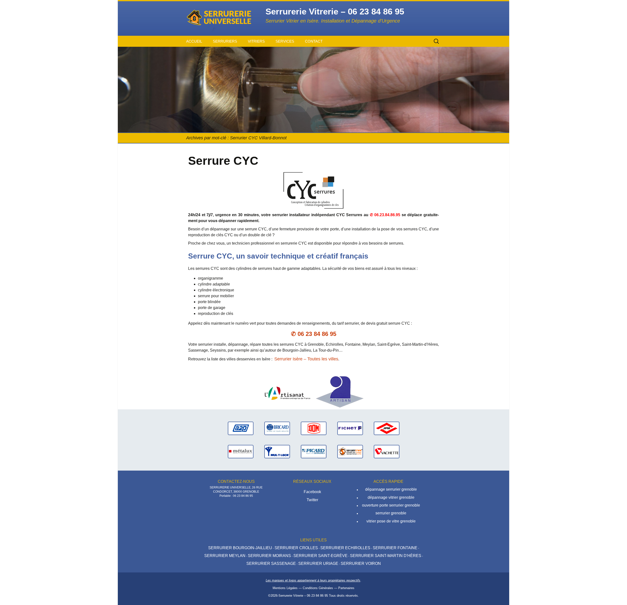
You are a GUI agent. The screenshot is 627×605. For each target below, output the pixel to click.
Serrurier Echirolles (345, 548)
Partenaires (346, 588)
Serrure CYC (223, 160)
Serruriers (225, 41)
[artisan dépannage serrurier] (339, 392)
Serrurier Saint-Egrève (320, 556)
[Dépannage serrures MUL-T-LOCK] (277, 451)
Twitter (312, 500)
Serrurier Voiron (361, 563)
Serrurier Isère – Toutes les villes (306, 358)
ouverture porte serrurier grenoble (391, 505)
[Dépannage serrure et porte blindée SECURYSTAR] (350, 451)
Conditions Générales (318, 588)
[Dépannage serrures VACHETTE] (386, 451)
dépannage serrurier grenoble (391, 489)
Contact (314, 41)
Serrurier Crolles (296, 548)
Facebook (312, 492)
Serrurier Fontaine (395, 548)
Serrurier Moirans (269, 556)
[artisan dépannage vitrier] (287, 392)
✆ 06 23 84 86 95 (313, 334)
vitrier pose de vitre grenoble (391, 521)
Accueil (194, 41)
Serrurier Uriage (318, 563)
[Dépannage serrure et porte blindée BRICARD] (277, 428)
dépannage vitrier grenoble (391, 497)
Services (285, 41)
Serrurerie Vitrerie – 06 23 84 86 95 (303, 595)
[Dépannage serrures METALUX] (240, 451)
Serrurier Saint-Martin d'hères (385, 556)
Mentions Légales (285, 588)
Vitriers (256, 41)
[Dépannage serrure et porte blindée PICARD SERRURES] (313, 451)
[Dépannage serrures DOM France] (313, 428)
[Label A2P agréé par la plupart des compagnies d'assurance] (240, 428)
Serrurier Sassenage (271, 563)
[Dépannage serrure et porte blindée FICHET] (350, 428)
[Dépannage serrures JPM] (386, 428)
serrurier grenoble (390, 513)
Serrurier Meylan (224, 556)
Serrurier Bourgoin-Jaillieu (240, 548)
